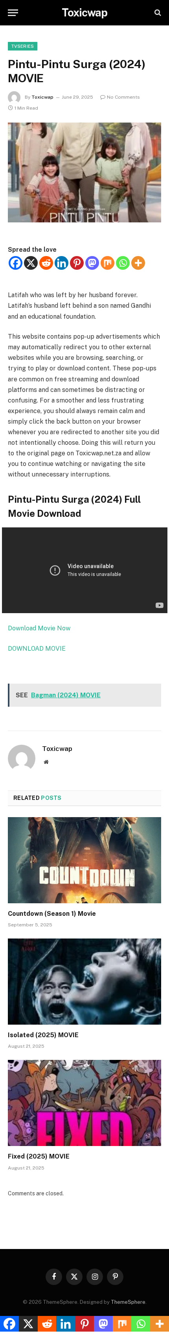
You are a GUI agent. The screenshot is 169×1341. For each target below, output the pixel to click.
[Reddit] (46, 263)
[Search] (157, 13)
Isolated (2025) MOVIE (43, 1035)
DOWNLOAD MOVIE (37, 648)
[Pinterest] (77, 263)
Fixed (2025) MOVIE (39, 1156)
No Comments (123, 97)
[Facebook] (15, 263)
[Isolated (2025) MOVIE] (84, 981)
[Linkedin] (61, 263)
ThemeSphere (128, 1302)
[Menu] (13, 13)
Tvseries (22, 46)
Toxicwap (42, 97)
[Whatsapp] (123, 263)
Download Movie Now (39, 628)
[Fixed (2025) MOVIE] (84, 1103)
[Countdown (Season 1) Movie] (84, 860)
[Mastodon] (92, 263)
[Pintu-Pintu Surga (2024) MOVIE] (84, 172)
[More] (138, 263)
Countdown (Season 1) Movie (52, 913)
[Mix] (107, 263)
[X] (31, 263)
